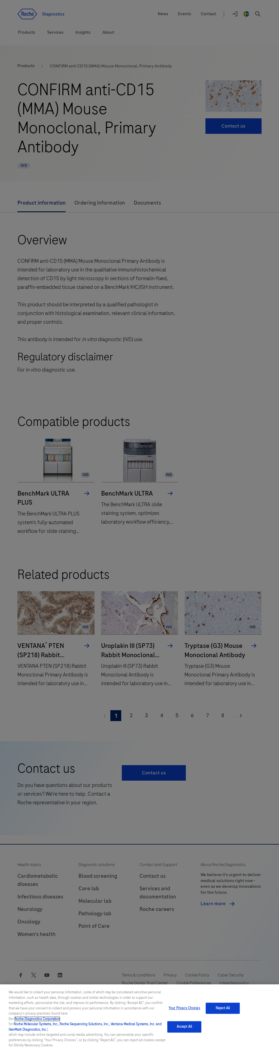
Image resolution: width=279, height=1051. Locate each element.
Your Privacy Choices (184, 1008)
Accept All (184, 1026)
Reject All (223, 1008)
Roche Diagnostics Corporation (37, 1018)
